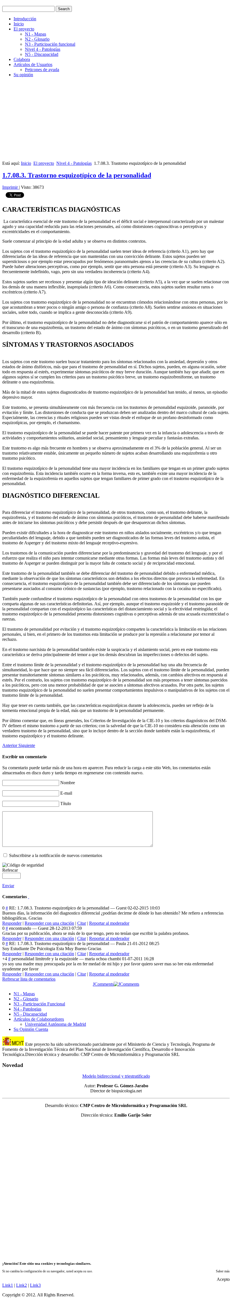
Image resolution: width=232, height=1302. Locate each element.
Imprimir (10, 187)
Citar (81, 923)
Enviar (8, 885)
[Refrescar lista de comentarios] (28, 896)
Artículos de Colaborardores (39, 1019)
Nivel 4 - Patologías (42, 49)
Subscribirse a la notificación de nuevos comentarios (55, 855)
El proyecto (24, 29)
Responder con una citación (49, 923)
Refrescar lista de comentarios (28, 979)
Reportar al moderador (109, 923)
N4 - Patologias (27, 1009)
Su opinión (23, 74)
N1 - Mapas (35, 34)
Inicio (19, 23)
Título (65, 803)
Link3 (35, 1285)
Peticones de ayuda (42, 69)
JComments (103, 984)
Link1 (7, 1285)
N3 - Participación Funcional (39, 1003)
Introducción (25, 18)
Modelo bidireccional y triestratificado (116, 1076)
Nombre (67, 782)
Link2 (21, 1285)
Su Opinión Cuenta (31, 1029)
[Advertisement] (116, 121)
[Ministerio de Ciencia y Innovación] (13, 1044)
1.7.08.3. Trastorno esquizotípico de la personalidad (76, 175)
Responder (12, 923)
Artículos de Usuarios (33, 64)
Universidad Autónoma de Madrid (55, 1024)
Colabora (22, 59)
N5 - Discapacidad (41, 54)
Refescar (10, 870)
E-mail (66, 793)
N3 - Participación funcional (50, 44)
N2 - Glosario (37, 39)
